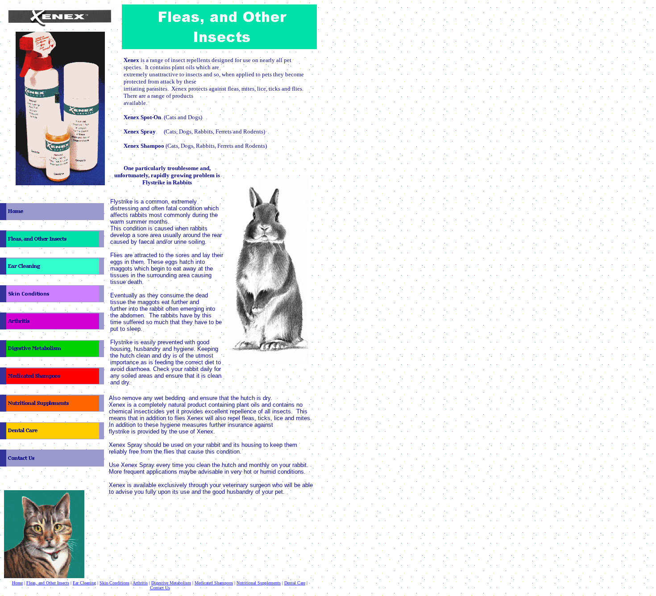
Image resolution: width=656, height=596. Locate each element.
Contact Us (160, 587)
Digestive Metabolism (171, 582)
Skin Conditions (114, 582)
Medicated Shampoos (214, 582)
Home (17, 582)
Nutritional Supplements (259, 582)
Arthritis (140, 582)
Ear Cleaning (84, 582)
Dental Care (294, 582)
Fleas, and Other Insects (47, 582)
